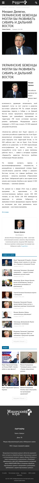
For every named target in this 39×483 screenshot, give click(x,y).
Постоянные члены (14, 473)
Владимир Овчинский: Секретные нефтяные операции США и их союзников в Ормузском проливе (24, 333)
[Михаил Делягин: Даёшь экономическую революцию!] (7, 314)
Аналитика (11, 7)
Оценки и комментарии (23, 7)
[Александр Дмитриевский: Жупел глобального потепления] (7, 324)
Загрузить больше (18, 341)
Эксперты (23, 473)
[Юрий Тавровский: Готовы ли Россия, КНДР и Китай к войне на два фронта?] (10, 357)
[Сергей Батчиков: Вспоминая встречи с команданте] (7, 295)
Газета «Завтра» (19, 433)
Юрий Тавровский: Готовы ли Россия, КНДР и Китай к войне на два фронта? (10, 367)
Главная (4, 7)
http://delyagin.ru (19, 235)
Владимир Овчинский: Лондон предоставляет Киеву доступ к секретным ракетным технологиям (24, 304)
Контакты (19, 475)
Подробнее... (25, 246)
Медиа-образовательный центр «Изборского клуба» (19, 442)
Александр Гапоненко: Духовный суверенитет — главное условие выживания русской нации (24, 272)
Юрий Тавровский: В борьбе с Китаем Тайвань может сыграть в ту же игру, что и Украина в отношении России (25, 262)
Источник (5, 212)
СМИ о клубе (31, 473)
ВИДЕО (5, 348)
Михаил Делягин (6, 29)
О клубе (4, 473)
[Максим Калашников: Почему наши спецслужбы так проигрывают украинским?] (28, 380)
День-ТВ (19, 437)
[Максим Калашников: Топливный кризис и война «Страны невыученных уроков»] (28, 357)
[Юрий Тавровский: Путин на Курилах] (10, 380)
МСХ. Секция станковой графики (19, 446)
